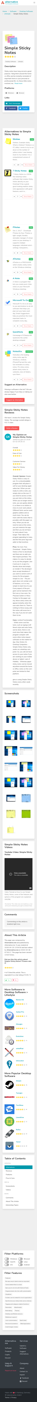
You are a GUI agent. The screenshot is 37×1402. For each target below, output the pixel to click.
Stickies (16, 139)
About (22, 1368)
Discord (7, 1358)
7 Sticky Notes (20, 170)
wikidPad (19, 1048)
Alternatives (10, 1167)
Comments (9, 1198)
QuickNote (18, 332)
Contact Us (24, 1371)
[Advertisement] (18, 22)
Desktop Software (26, 11)
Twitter (25, 108)
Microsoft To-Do (20, 300)
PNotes (16, 227)
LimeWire (20, 1117)
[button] (34, 2)
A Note (16, 278)
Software (13, 11)
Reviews (9, 1171)
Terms (7, 1397)
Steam (18, 1081)
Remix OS (20, 1000)
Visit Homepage (14, 103)
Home (4, 11)
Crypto (7, 1355)
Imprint (22, 1375)
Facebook (12, 108)
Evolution (19, 1036)
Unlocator (20, 1061)
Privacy (13, 1397)
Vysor (18, 1142)
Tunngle (19, 1093)
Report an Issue (10, 1370)
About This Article (12, 1201)
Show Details (29, 165)
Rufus (18, 1130)
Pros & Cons (10, 1178)
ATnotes (17, 259)
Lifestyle (7, 14)
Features (9, 1174)
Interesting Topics (12, 1205)
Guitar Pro (20, 1012)
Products (8, 1351)
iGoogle (19, 1024)
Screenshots (10, 1186)
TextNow (19, 1105)
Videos (8, 1190)
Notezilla (17, 351)
